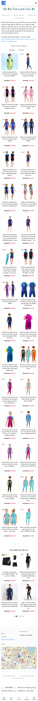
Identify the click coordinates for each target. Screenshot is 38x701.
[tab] (16, 616)
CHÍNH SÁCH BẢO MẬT (9, 676)
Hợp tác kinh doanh (7, 639)
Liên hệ (3, 636)
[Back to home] (3, 3)
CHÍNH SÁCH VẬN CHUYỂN (27, 676)
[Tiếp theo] (23, 544)
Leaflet (25, 668)
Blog (2, 633)
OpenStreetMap (32, 668)
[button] (36, 3)
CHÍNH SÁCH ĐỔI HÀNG (18, 678)
